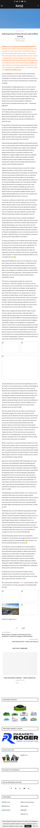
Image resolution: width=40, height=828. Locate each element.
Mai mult (35, 826)
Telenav (22, 582)
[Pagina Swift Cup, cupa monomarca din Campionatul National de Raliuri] (24, 814)
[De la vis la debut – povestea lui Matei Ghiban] (20, 663)
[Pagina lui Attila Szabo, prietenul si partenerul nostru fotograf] (6, 810)
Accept (28, 826)
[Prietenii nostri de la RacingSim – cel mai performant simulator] (24, 806)
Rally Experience (20, 31)
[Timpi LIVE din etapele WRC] (24, 755)
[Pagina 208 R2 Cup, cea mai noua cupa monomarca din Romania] (6, 802)
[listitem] (6, 719)
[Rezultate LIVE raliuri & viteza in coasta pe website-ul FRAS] (10, 755)
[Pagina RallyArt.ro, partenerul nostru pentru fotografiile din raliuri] (24, 810)
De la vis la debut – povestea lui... (20, 678)
